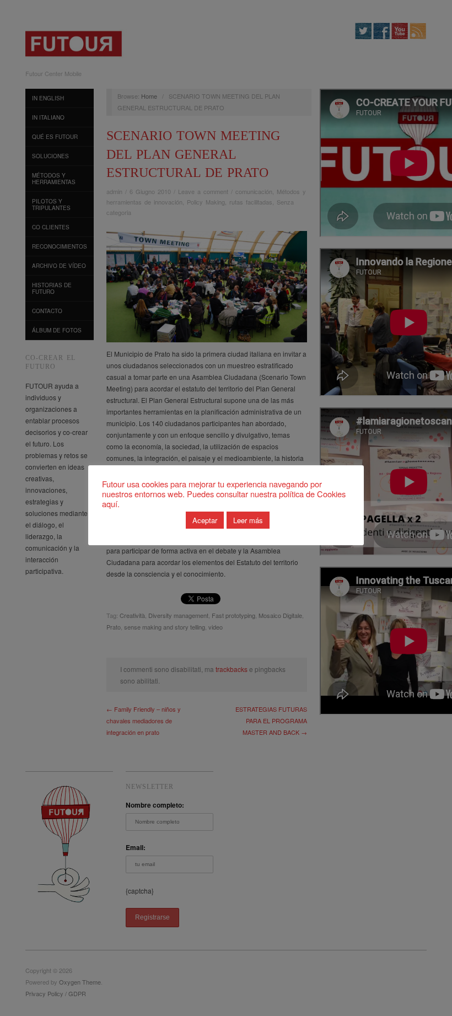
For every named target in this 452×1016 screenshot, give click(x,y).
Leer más (248, 520)
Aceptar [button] (204, 520)
